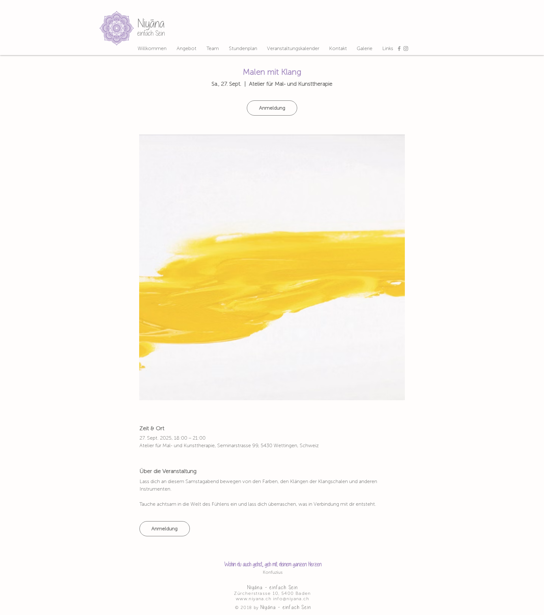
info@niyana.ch (291, 598)
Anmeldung (272, 108)
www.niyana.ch (253, 598)
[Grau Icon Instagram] (406, 48)
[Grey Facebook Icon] (399, 48)
